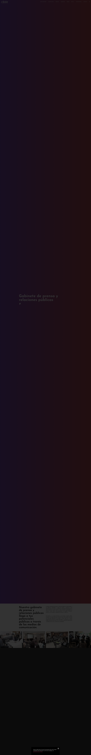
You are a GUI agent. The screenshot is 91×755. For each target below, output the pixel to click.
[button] (58, 748)
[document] (45, 377)
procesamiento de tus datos (38, 751)
